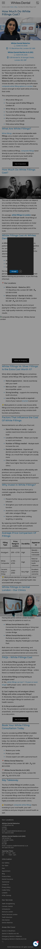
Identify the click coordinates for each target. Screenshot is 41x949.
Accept (14, 271)
